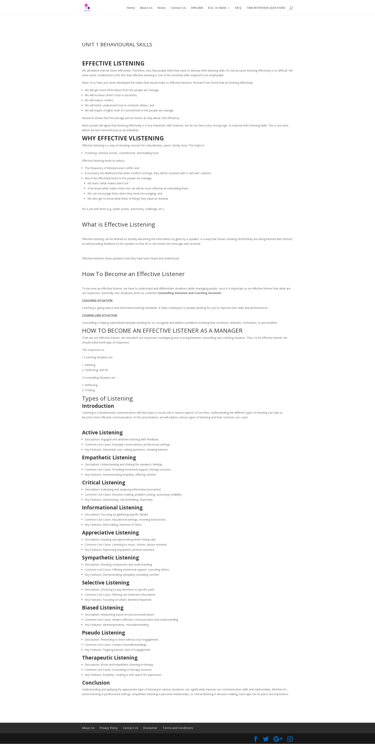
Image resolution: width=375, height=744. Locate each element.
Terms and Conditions (177, 728)
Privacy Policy (109, 728)
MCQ (238, 8)
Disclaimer (150, 728)
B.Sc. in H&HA (217, 8)
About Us (146, 8)
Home (131, 8)
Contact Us (178, 8)
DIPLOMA (197, 8)
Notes (161, 8)
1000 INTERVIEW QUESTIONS (266, 8)
